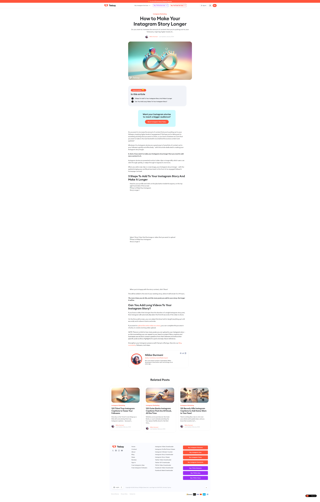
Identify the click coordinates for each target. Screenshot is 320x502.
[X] (113, 450)
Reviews (134, 460)
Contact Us (132, 494)
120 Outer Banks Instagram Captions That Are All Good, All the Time (159, 410)
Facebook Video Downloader (164, 468)
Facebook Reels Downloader (164, 470)
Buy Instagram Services (141, 5)
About (133, 452)
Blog (133, 454)
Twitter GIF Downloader (162, 462)
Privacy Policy (124, 494)
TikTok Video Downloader (163, 465)
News (133, 457)
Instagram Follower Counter (164, 452)
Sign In (134, 462)
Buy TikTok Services (159, 5)
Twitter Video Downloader (163, 460)
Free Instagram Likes (138, 465)
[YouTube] (122, 450)
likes (180, 343)
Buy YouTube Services (177, 5)
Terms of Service (115, 494)
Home (133, 446)
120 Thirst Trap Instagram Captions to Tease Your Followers (123, 410)
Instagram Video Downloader (164, 446)
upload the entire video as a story (149, 326)
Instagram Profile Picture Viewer (165, 449)
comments (132, 345)
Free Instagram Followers (139, 468)
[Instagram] (119, 450)
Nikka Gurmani (154, 36)
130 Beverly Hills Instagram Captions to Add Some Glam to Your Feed (193, 410)
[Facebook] (116, 450)
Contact (134, 449)
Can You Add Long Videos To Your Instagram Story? (151, 101)
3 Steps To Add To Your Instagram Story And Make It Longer (153, 98)
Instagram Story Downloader (164, 454)
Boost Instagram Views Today (157, 122)
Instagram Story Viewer (162, 457)
